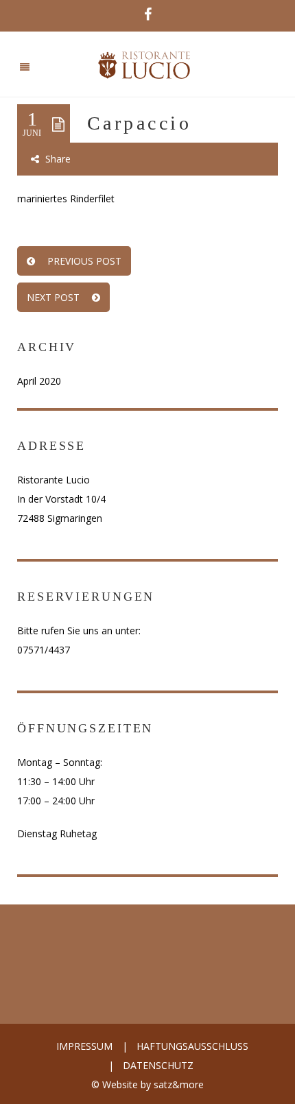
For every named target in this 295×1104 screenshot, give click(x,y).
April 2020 (39, 380)
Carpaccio (139, 123)
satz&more (179, 1084)
